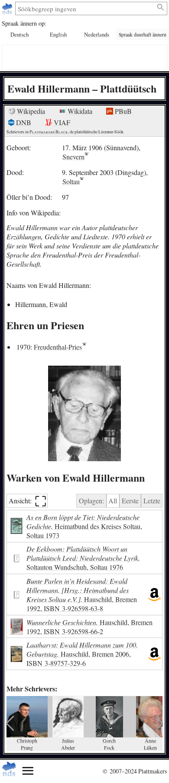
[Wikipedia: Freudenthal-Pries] (84, 346)
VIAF (61, 122)
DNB (22, 122)
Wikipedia (30, 111)
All (112, 500)
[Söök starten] (161, 7)
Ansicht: (27, 501)
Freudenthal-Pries (58, 346)
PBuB (122, 111)
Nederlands (96, 34)
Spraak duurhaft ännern (142, 34)
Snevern (73, 156)
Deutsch (19, 34)
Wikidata (79, 111)
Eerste (130, 500)
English (58, 34)
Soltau (71, 181)
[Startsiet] (8, 8)
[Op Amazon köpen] (154, 594)
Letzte (151, 500)
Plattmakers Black (48, 132)
